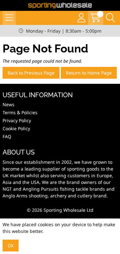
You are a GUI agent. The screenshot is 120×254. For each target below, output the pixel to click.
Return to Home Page (89, 73)
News (8, 104)
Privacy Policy (17, 120)
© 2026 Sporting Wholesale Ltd (60, 210)
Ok (10, 245)
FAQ (7, 136)
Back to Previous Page (31, 73)
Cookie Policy (16, 128)
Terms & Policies (20, 112)
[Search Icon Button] (110, 18)
